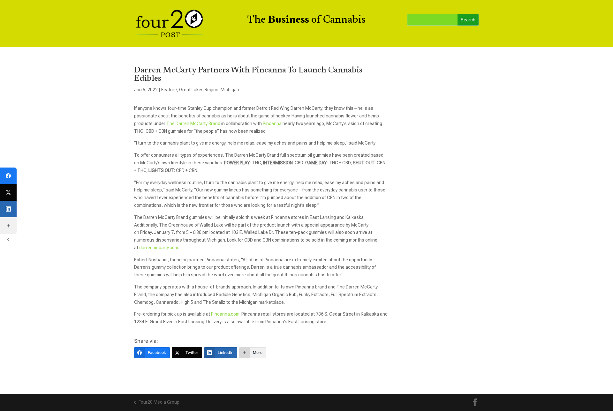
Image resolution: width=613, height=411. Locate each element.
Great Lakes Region (198, 89)
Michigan (230, 89)
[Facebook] (8, 176)
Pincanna (272, 123)
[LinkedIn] (8, 209)
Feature (169, 89)
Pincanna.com (225, 314)
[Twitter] (8, 192)
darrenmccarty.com (158, 247)
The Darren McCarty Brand (193, 123)
